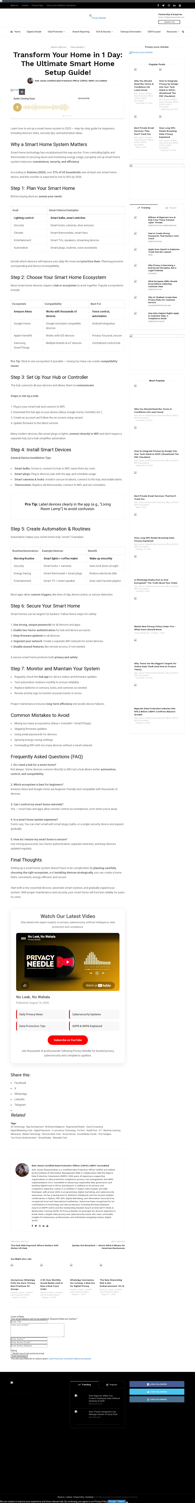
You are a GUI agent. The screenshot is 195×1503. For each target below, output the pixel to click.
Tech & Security (103, 31)
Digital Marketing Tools (21, 1130)
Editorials (152, 273)
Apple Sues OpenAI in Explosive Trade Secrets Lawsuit (163, 250)
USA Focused (154, 31)
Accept (112, 1501)
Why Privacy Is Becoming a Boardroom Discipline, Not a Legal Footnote (162, 268)
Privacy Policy (37, 5)
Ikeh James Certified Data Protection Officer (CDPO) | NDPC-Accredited (71, 81)
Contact (25, 5)
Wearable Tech (60, 1138)
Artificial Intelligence (55, 1127)
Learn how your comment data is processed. (70, 1358)
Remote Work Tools (51, 1134)
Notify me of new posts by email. (28, 1353)
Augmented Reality (75, 1127)
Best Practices (95, 1417)
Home (17, 31)
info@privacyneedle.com (174, 17)
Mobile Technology (32, 1134)
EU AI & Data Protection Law (159, 305)
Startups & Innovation (131, 31)
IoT (100, 1130)
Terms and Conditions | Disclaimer (61, 5)
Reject (121, 1501)
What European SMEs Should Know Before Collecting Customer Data (162, 284)
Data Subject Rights (156, 321)
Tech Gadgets (104, 1134)
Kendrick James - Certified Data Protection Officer (22, 1294)
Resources (172, 31)
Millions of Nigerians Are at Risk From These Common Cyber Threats (162, 220)
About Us (14, 5)
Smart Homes (69, 1134)
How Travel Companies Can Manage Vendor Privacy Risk (103, 1413)
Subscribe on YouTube (68, 1040)
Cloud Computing (94, 1127)
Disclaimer (89, 1497)
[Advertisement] (156, 868)
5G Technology (18, 1127)
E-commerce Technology (64, 1130)
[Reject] (127, 1502)
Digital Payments (42, 1130)
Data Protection (55, 31)
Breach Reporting (81, 31)
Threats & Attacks (169, 225)
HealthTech (91, 1130)
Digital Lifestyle (34, 31)
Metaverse (16, 1134)
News (150, 255)
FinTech (81, 1130)
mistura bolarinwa (141, 633)
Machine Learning (112, 1130)
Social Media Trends (87, 1134)
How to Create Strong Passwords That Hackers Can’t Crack (163, 236)
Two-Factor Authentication (24, 1138)
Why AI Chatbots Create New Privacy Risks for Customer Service (162, 300)
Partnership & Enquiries (170, 14)
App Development (35, 1127)
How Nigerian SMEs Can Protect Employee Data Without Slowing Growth (104, 1398)
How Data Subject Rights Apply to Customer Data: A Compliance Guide (163, 316)
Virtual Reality (44, 1138)
